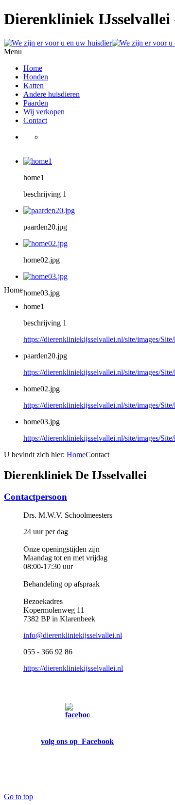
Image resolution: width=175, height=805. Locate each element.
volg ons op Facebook (77, 741)
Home (76, 454)
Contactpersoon (35, 497)
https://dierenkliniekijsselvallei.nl (73, 668)
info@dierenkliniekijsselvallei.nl (72, 635)
